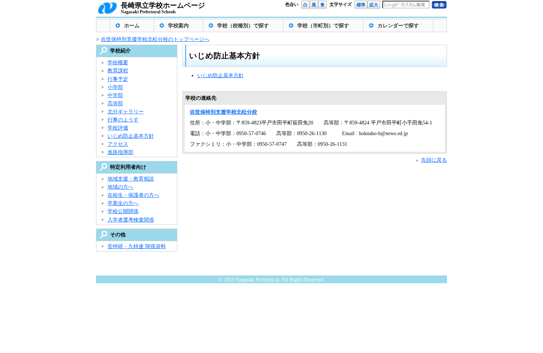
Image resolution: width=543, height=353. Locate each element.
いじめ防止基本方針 (220, 75)
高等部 (115, 103)
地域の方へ (120, 187)
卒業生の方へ (123, 203)
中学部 (115, 95)
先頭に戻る (434, 160)
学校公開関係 (123, 211)
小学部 (115, 87)
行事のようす (123, 120)
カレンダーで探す (398, 25)
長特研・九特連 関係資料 (136, 246)
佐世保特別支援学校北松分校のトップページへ (155, 39)
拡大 (373, 4)
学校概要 (117, 62)
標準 (360, 4)
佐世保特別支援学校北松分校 (223, 112)
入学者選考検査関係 (130, 220)
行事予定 (117, 79)
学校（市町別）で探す (323, 25)
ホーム (132, 25)
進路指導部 (120, 152)
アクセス (117, 144)
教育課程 (117, 70)
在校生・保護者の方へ (133, 195)
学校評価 (117, 128)
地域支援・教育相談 (130, 179)
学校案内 (178, 25)
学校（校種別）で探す (243, 25)
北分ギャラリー (125, 111)
